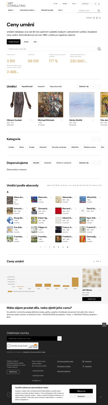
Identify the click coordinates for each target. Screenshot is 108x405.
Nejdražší (41, 86)
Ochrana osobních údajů (65, 361)
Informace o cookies (64, 366)
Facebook (88, 366)
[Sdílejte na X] (97, 17)
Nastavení (81, 396)
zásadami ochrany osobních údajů (34, 352)
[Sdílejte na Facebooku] (94, 17)
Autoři (26, 42)
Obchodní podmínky (63, 371)
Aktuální (36, 163)
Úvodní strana (13, 42)
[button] (104, 325)
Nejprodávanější (56, 86)
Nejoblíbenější (27, 86)
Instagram (88, 361)
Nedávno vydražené (63, 163)
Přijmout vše (81, 391)
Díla (35, 42)
